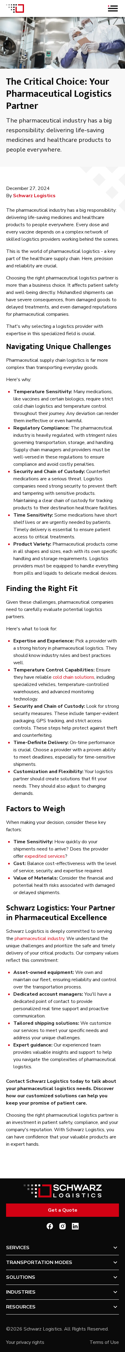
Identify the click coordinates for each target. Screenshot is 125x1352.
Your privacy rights (25, 1342)
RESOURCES (20, 1307)
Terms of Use (104, 1342)
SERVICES (17, 1247)
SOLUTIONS (20, 1277)
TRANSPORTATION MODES (39, 1262)
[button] (62, 1247)
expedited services (45, 856)
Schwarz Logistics (34, 195)
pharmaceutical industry (39, 938)
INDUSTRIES (20, 1292)
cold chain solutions (73, 677)
